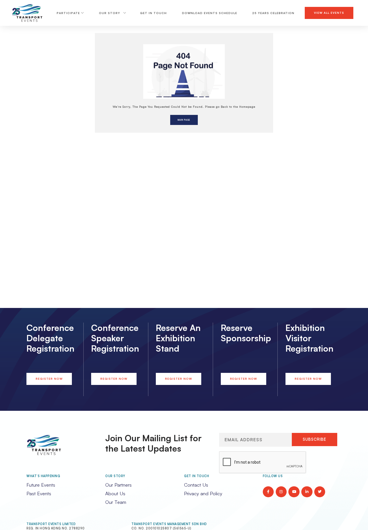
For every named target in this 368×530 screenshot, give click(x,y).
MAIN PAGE (184, 120)
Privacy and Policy (203, 493)
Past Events (38, 493)
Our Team (115, 502)
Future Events (40, 485)
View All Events (329, 12)
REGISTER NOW (49, 378)
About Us (115, 493)
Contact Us (196, 485)
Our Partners (118, 485)
